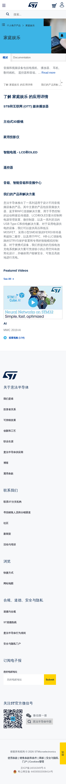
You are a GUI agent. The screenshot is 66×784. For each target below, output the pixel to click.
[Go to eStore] (54, 6)
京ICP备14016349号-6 (33, 767)
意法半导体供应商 (13, 452)
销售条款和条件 (28, 757)
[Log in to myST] (62, 5)
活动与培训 (10, 544)
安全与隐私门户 (12, 643)
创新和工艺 (10, 430)
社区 (6, 523)
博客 (6, 462)
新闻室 (7, 533)
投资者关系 (10, 409)
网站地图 (8, 583)
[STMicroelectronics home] (33, 5)
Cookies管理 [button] (36, 761)
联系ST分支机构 (12, 501)
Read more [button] (48, 72)
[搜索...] (8, 14)
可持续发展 (10, 420)
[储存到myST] (62, 35)
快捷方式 (8, 572)
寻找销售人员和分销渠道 (17, 512)
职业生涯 (8, 441)
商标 (41, 757)
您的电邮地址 (10, 671)
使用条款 (13, 757)
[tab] (5, 57)
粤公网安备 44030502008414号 (35, 771)
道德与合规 (10, 611)
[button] (4, 5)
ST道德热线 (10, 622)
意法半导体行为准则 (15, 633)
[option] (20, 84)
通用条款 (8, 473)
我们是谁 (8, 398)
